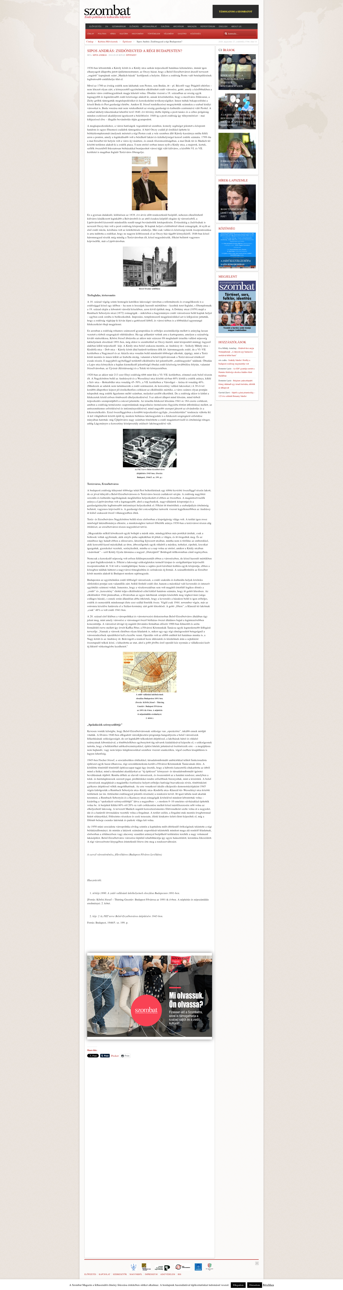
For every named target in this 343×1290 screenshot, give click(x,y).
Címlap (89, 41)
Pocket (115, 1055)
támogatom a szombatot (235, 11)
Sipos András (100, 55)
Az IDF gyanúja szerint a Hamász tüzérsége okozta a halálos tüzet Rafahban (236, 372)
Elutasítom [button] (254, 1285)
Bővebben (268, 1285)
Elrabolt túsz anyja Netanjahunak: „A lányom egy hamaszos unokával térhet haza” (236, 352)
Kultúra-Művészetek (108, 41)
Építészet (127, 41)
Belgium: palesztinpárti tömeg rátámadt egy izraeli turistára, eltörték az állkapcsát (236, 384)
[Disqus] (149, 1110)
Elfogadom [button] (238, 1285)
